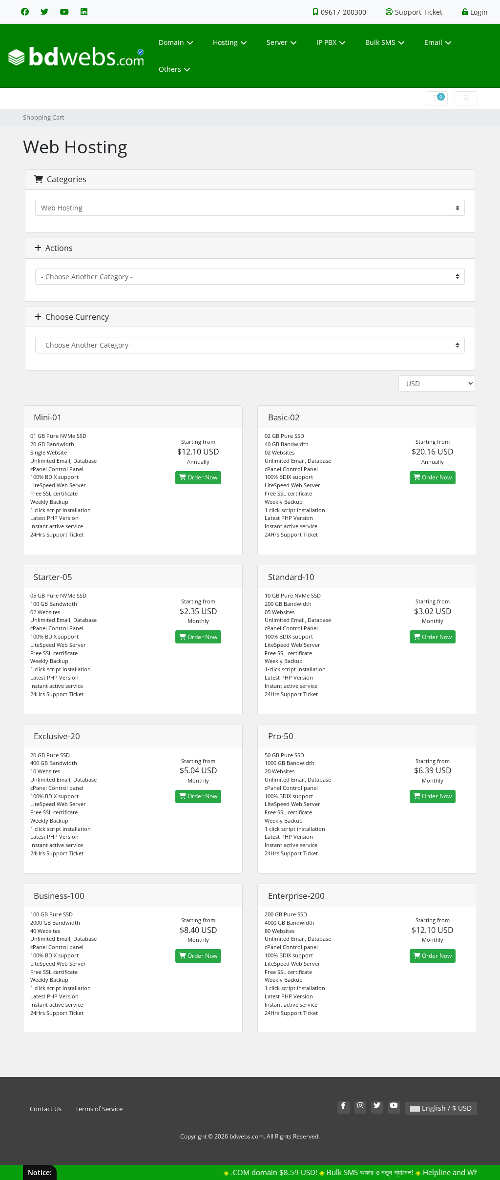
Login (479, 12)
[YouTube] (64, 12)
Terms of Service (99, 1109)
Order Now (201, 477)
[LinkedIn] (84, 12)
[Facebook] (25, 12)
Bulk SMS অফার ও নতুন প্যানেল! (359, 1172)
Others (170, 69)
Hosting (225, 42)
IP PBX (326, 42)
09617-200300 (343, 12)
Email (433, 42)
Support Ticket (418, 12)
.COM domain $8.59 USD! (264, 1172)
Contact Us (46, 1109)
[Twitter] (44, 12)
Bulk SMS (380, 42)
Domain (171, 42)
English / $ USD (446, 1108)
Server (277, 42)
